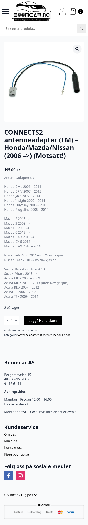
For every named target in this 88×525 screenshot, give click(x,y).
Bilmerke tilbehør (50, 335)
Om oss (10, 434)
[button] (77, 49)
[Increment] (16, 320)
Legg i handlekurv (43, 320)
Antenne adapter (28, 335)
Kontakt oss (13, 447)
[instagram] (20, 475)
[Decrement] (7, 320)
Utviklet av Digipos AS (21, 495)
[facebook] (8, 475)
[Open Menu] (5, 11)
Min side (10, 441)
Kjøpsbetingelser (17, 454)
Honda (66, 335)
